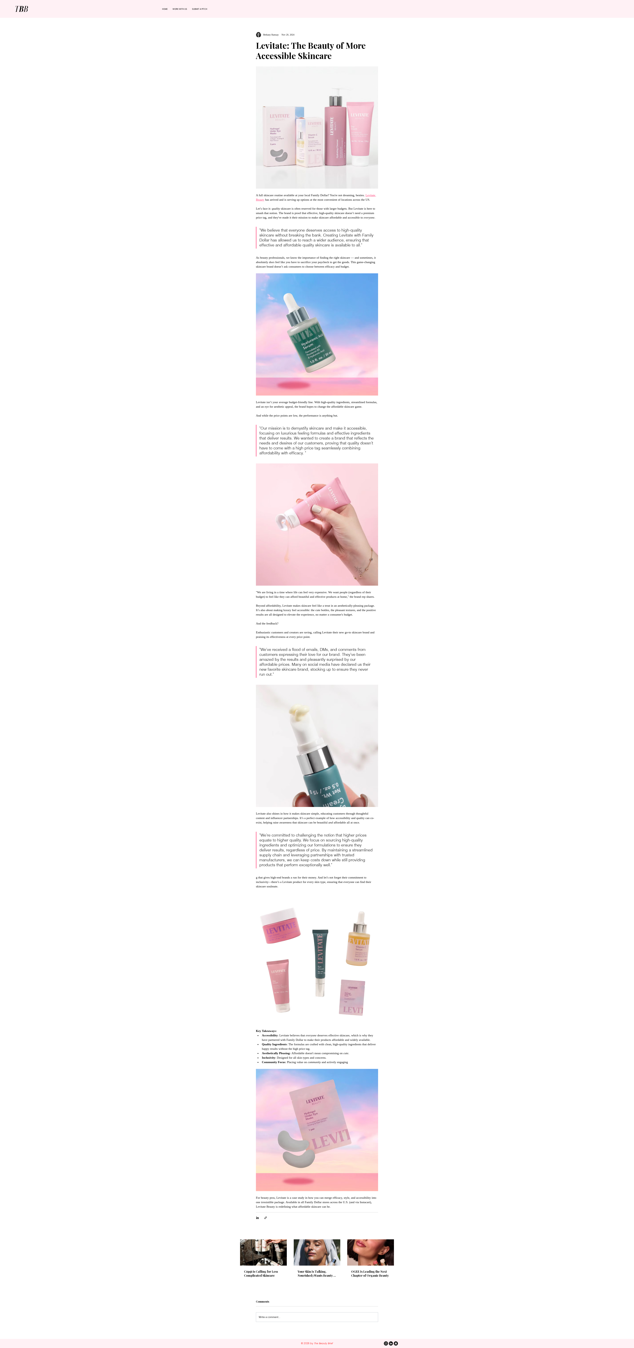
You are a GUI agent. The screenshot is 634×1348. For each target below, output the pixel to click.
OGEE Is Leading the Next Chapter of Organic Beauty (370, 1273)
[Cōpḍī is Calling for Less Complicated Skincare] (263, 1252)
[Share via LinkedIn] (257, 1217)
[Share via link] (265, 1217)
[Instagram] (386, 1343)
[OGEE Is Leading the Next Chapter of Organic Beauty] (370, 1252)
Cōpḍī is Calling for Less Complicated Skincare (261, 1273)
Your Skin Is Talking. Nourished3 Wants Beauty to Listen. (317, 1273)
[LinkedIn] (391, 1343)
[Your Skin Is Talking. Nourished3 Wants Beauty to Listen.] (317, 1252)
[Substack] (396, 1343)
